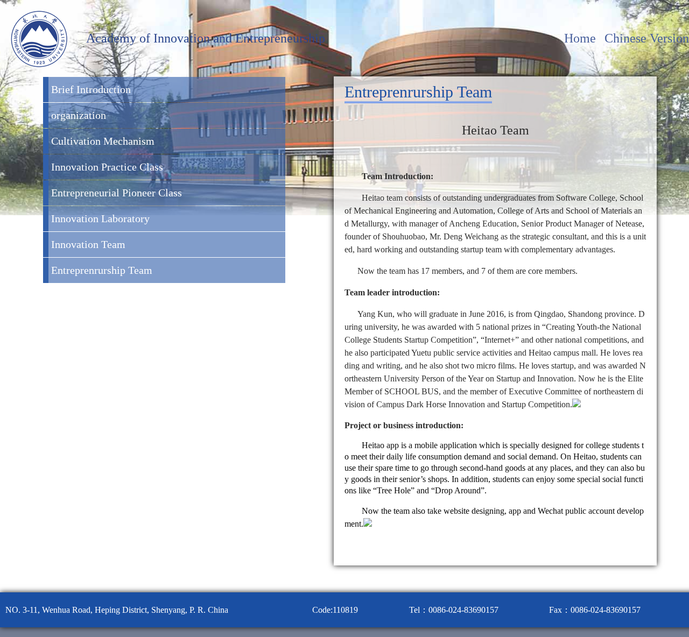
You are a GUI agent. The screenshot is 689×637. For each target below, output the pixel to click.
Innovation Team (88, 244)
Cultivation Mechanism (102, 141)
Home (581, 38)
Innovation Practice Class (107, 167)
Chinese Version (646, 38)
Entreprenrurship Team (101, 270)
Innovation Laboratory (100, 218)
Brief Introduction (91, 89)
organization (78, 115)
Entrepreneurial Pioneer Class (116, 193)
